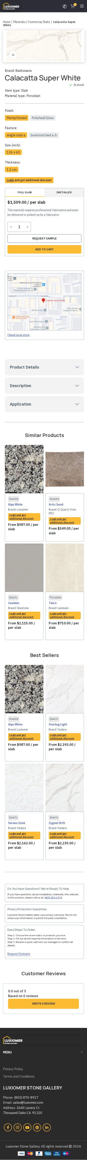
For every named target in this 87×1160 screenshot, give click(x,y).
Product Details (24, 367)
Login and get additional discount (21, 517)
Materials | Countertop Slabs (31, 22)
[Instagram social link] (18, 1127)
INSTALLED (64, 192)
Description (20, 385)
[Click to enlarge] (13, 55)
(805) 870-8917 (26, 1097)
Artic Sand (56, 504)
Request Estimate (18, 954)
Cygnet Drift (57, 823)
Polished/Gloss (43, 118)
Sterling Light (58, 724)
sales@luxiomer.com (28, 1102)
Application (20, 404)
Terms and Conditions (19, 1076)
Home (6, 22)
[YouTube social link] (27, 1127)
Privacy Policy (13, 1069)
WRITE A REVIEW (43, 1003)
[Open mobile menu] (82, 6)
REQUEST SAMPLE (44, 238)
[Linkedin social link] (47, 1127)
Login (10, 180)
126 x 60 (13, 152)
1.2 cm (12, 169)
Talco (53, 603)
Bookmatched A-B (44, 135)
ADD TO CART (44, 249)
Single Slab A (16, 135)
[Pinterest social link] (37, 1127)
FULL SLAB (25, 192)
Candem (13, 603)
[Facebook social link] (8, 1127)
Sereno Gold (16, 823)
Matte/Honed (17, 118)
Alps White (15, 504)
